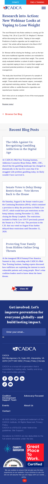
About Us (28, 405)
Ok (25, 480)
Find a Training (37, 2)
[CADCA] (12, 7)
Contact (6, 411)
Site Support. (18, 430)
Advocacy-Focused (33, 396)
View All (24, 289)
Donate (15, 2)
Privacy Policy (30, 361)
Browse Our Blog (13, 114)
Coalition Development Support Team (9, 398)
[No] (45, 475)
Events (5, 405)
